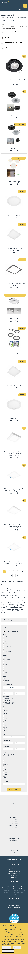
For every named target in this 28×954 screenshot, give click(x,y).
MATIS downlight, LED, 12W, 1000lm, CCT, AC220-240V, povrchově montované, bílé (14, 453)
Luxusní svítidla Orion (14, 907)
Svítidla (2, 17)
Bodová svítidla (10, 17)
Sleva (4, 676)
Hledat (25, 6)
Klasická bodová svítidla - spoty (13, 42)
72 (17, 575)
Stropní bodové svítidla (16, 26)
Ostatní (7, 37)
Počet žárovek (6, 740)
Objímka (5, 713)
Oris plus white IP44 (14, 215)
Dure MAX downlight (14, 182)
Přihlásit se (19, 9)
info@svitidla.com (15, 868)
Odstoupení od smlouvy (14, 877)
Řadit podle (4, 20)
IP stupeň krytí (6, 746)
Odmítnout (17, 948)
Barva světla (6, 696)
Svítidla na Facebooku (15, 870)
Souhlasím (6, 948)
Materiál (5, 655)
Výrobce (5, 759)
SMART (7, 26)
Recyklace (14, 875)
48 (11, 575)
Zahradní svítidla (14, 905)
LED (10, 26)
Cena (4, 690)
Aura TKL (14, 115)
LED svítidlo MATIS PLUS (14, 385)
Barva (4, 634)
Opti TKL (14, 148)
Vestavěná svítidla (10, 24)
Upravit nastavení (8, 951)
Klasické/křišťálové (5, 28)
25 (22, 572)
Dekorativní (12, 28)
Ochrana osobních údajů (14, 873)
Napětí (4, 734)
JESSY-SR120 (14, 318)
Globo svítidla (14, 903)
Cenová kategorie (7, 684)
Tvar (4, 706)
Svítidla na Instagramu (14, 872)
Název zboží (6, 781)
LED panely (16, 602)
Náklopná (24, 26)
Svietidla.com (14, 909)
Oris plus (14, 352)
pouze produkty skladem (12, 631)
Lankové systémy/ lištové (12, 32)
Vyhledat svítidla (14, 789)
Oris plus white (14, 418)
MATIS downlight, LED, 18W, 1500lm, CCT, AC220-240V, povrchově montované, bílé (14, 526)
